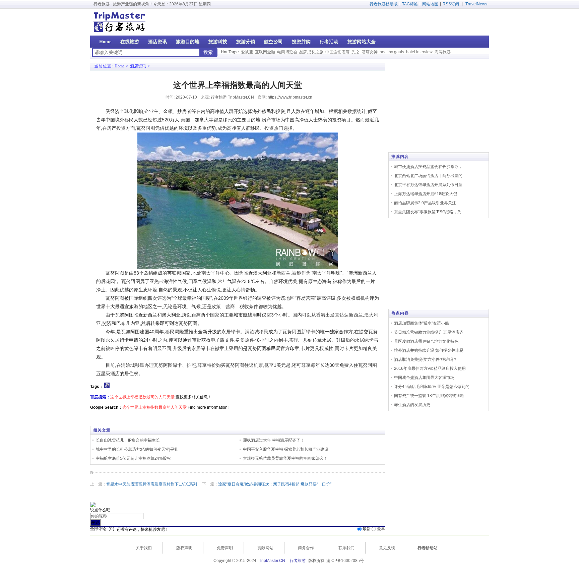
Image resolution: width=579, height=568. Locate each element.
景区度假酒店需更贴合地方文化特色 (426, 341)
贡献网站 (265, 548)
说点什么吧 (100, 510)
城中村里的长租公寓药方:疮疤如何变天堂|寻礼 (137, 449)
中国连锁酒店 (337, 52)
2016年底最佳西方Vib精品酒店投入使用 (430, 368)
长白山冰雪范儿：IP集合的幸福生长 (128, 440)
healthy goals (392, 52)
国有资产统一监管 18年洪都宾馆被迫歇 (429, 395)
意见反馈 (387, 548)
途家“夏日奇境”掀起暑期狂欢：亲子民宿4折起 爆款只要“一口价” (274, 484)
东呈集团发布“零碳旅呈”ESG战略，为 (427, 212)
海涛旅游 (443, 52)
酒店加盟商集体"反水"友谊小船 (421, 323)
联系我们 (346, 548)
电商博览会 (287, 52)
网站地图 (430, 4)
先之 (355, 52)
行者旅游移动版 (384, 4)
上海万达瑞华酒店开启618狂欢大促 (425, 193)
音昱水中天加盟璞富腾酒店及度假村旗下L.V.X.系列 (151, 484)
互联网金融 (265, 52)
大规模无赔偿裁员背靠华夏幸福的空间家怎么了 (285, 458)
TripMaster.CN (272, 560)
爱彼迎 (247, 52)
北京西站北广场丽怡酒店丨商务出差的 (428, 175)
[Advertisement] (446, 22)
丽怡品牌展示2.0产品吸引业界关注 (425, 203)
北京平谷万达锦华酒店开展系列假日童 (428, 184)
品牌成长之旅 (311, 52)
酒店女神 (370, 52)
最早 (381, 528)
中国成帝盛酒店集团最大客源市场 (424, 377)
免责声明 (225, 548)
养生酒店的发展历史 (412, 404)
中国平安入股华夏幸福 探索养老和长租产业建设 (285, 449)
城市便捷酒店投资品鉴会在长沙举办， (428, 166)
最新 (367, 528)
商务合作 (306, 548)
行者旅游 (298, 560)
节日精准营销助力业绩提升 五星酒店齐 (428, 332)
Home (119, 66)
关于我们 (144, 548)
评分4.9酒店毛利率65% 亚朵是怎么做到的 (431, 386)
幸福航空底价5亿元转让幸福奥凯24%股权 (133, 458)
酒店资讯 (138, 66)
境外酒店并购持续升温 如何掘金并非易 (428, 350)
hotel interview (419, 52)
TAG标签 (410, 4)
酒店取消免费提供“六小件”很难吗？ (425, 359)
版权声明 (184, 548)
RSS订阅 (451, 4)
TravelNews (476, 4)
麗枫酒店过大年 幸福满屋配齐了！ (273, 440)
